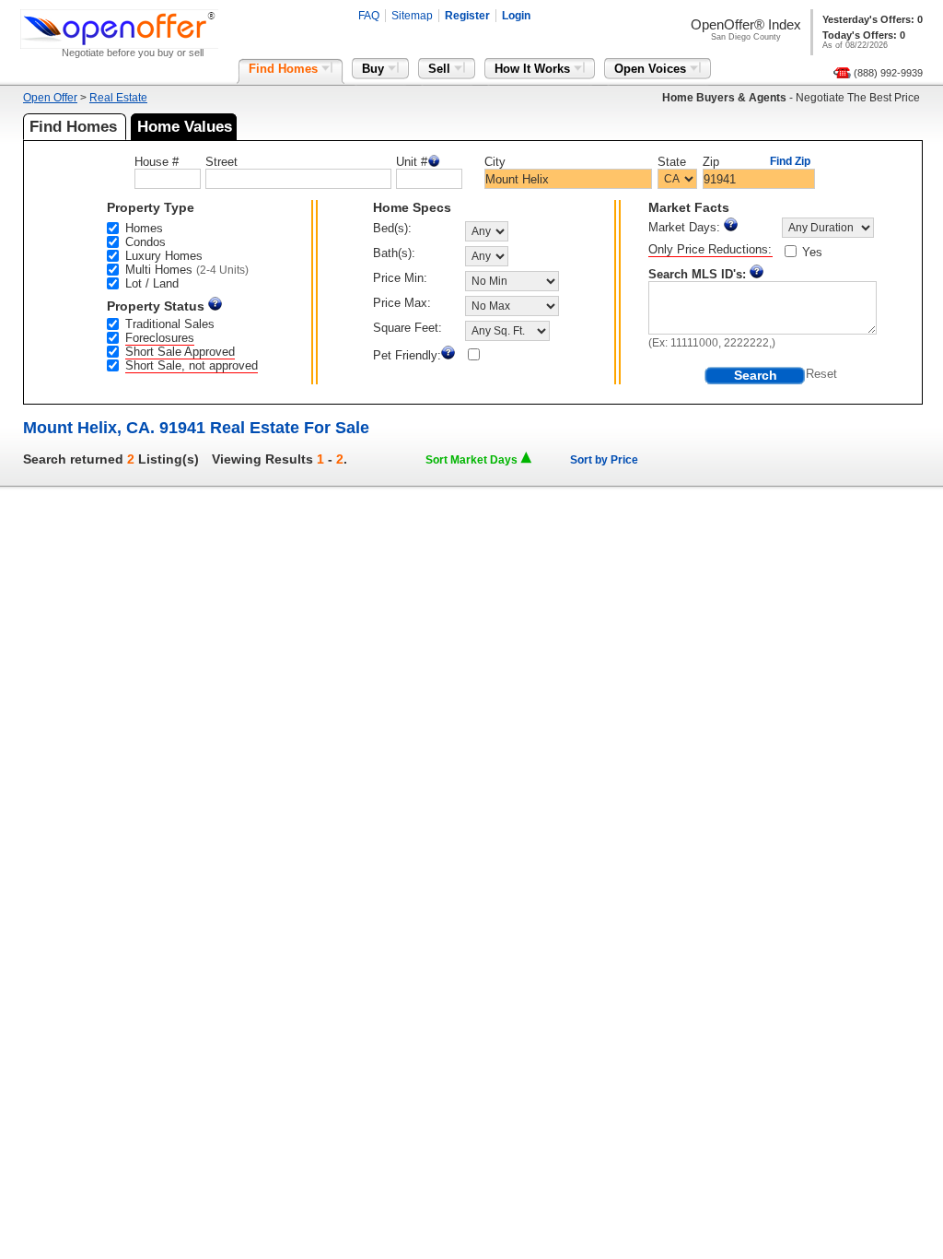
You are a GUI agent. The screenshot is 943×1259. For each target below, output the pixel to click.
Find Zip (790, 161)
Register (467, 15)
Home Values (184, 126)
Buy (375, 69)
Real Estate (118, 97)
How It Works (534, 69)
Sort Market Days (472, 459)
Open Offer (50, 97)
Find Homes (285, 69)
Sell (441, 69)
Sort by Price (604, 459)
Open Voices (652, 69)
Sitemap (412, 15)
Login (516, 15)
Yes (812, 252)
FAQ (368, 15)
